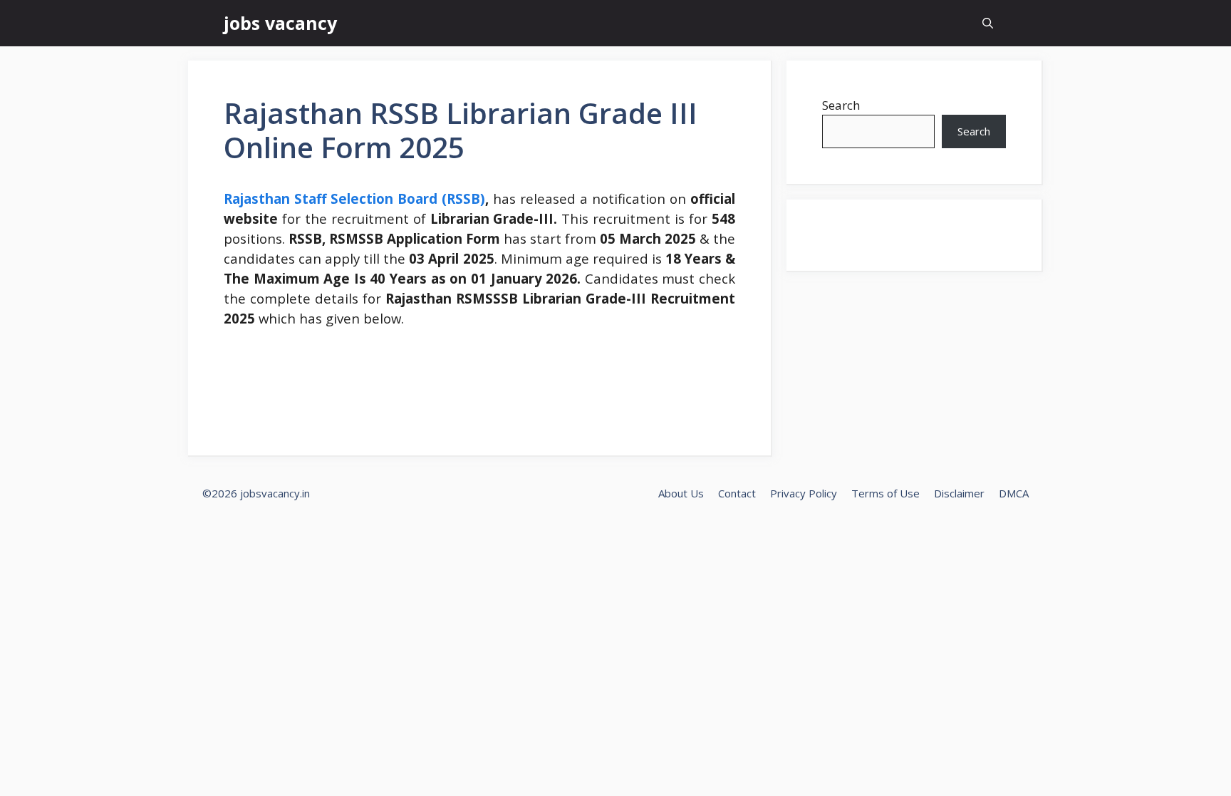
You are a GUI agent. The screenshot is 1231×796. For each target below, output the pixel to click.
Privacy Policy (803, 493)
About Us (681, 493)
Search (841, 105)
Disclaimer (959, 493)
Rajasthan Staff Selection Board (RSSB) (354, 198)
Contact (737, 493)
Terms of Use (885, 493)
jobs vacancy (280, 23)
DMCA (1014, 493)
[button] (987, 23)
